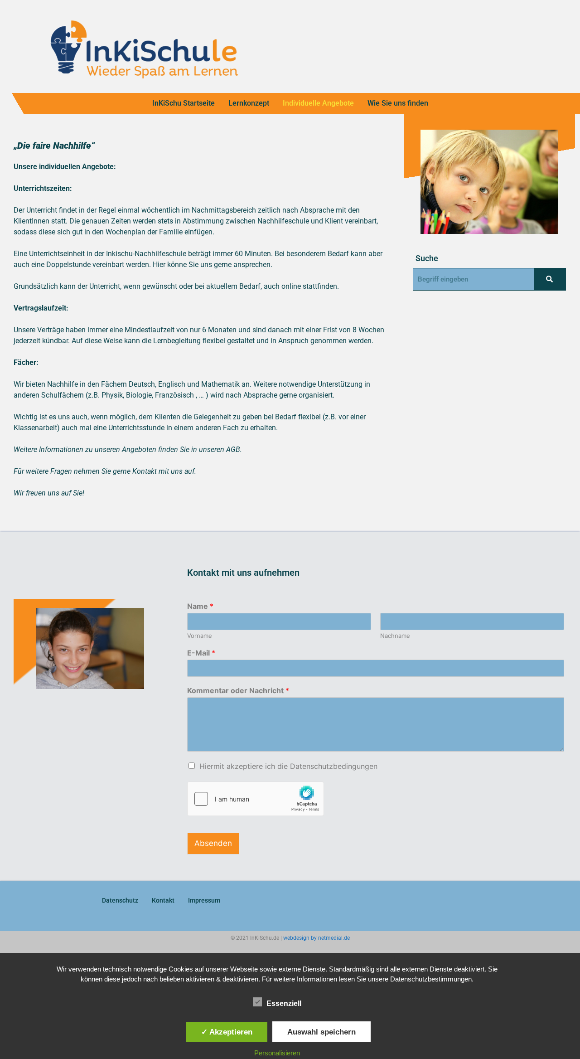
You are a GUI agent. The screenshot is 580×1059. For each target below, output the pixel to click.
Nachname (395, 635)
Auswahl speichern (321, 1032)
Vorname (199, 635)
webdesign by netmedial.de (316, 938)
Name (200, 606)
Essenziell (283, 1003)
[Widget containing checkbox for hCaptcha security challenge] (255, 799)
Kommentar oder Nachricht (238, 690)
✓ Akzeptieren (226, 1032)
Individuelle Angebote (318, 103)
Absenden (213, 843)
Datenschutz (120, 900)
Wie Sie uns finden (397, 103)
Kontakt (163, 900)
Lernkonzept (248, 103)
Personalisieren (277, 1053)
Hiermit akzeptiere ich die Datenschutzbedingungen (288, 766)
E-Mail (201, 652)
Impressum (204, 900)
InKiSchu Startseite (183, 103)
